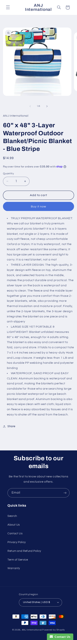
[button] (8, 7)
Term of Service (17, 559)
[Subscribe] (65, 492)
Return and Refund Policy (24, 551)
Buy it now (38, 206)
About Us (13, 524)
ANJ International (32, 630)
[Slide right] (47, 106)
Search (12, 516)
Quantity (8, 173)
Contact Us (14, 533)
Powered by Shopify (53, 630)
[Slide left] (30, 106)
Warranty (13, 568)
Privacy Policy (16, 542)
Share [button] (11, 426)
